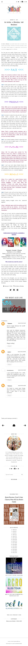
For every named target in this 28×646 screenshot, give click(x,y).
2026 (14, 529)
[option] (14, 306)
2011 (13, 552)
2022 (14, 534)
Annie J (9, 352)
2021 (14, 536)
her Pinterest (17, 226)
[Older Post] (25, 425)
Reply (9, 346)
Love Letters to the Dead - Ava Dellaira (14, 575)
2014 (13, 547)
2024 (14, 531)
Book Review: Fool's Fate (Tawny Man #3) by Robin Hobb (14, 499)
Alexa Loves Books (12, 641)
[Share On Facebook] (13, 289)
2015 (13, 546)
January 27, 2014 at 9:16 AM (22, 323)
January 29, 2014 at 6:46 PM (22, 385)
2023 (14, 533)
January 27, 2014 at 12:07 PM (22, 351)
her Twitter (13, 224)
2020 (13, 537)
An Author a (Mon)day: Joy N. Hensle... (14, 309)
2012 (13, 550)
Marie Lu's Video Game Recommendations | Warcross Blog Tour (14, 595)
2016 (13, 544)
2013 (13, 549)
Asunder (14, 250)
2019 (13, 539)
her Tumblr (21, 224)
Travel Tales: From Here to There (14, 615)
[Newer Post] (3, 425)
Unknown (10, 323)
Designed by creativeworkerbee (14, 643)
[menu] (2, 1)
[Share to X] (10, 289)
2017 (13, 542)
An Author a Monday (19, 286)
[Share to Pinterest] (17, 289)
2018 (13, 541)
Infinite (19, 251)
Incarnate (8, 250)
